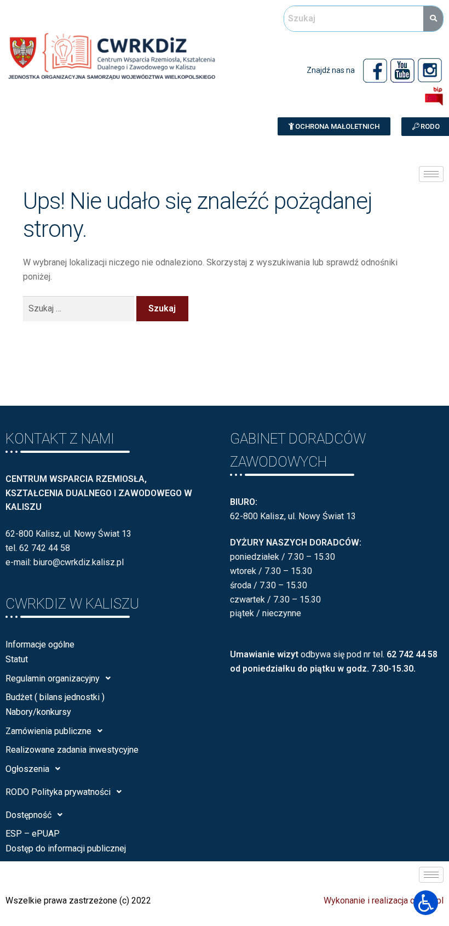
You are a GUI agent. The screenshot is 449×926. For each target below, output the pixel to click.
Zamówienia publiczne (48, 731)
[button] (334, 126)
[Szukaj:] (79, 308)
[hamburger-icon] (431, 174)
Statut (16, 659)
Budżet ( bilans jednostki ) (55, 697)
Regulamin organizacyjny (52, 678)
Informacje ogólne (39, 644)
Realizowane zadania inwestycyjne (72, 750)
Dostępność (28, 815)
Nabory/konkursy (38, 712)
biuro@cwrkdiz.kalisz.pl (78, 562)
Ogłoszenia (27, 769)
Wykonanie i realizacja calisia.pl (384, 900)
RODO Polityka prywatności (58, 792)
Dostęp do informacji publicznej (65, 848)
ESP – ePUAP (32, 833)
